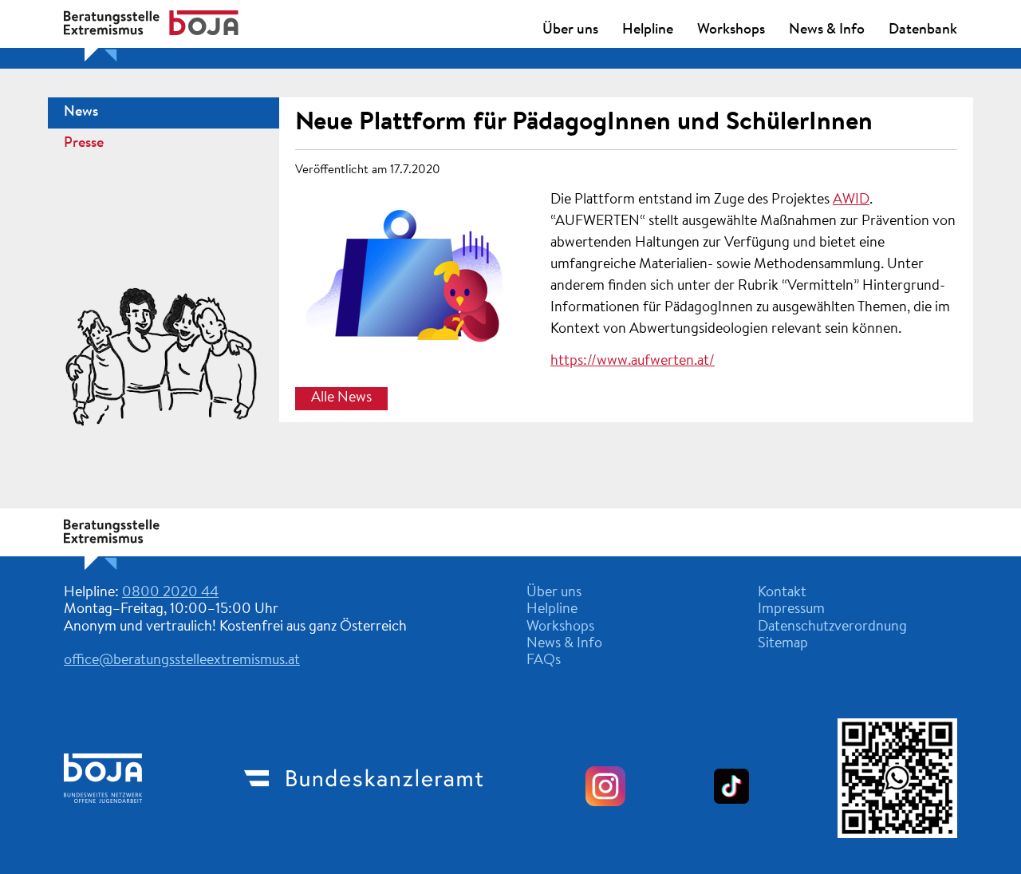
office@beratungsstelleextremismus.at (182, 661)
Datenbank (923, 30)
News (81, 112)
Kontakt (782, 593)
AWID (851, 200)
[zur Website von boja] (103, 816)
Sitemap (783, 644)
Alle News (341, 399)
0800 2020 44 (170, 593)
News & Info (827, 30)
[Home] (151, 566)
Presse (84, 143)
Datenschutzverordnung (832, 627)
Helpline (647, 30)
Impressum (791, 610)
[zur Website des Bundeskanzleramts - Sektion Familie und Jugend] (363, 815)
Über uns (570, 30)
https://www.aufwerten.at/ (632, 361)
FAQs (543, 661)
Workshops (731, 30)
